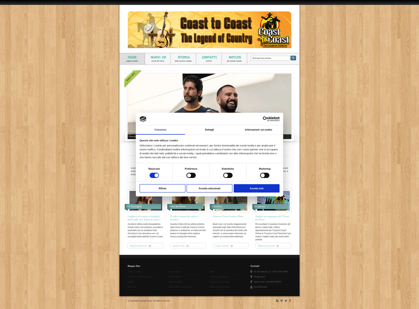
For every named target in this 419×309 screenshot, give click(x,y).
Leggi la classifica (222, 245)
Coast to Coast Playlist (219, 282)
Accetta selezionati (209, 188)
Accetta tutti (257, 188)
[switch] (191, 175)
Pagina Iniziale (134, 272)
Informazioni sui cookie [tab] (258, 129)
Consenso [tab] (160, 129)
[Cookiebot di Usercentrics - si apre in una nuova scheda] (265, 118)
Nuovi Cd (132, 287)
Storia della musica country (181, 287)
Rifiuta (162, 188)
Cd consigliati (175, 272)
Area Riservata (260, 287)
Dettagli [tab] (209, 129)
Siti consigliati (175, 277)
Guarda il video (179, 245)
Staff (211, 272)
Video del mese (175, 282)
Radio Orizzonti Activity (220, 287)
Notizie (131, 282)
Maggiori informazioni (139, 245)
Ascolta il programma (219, 277)
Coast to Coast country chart (140, 277)
